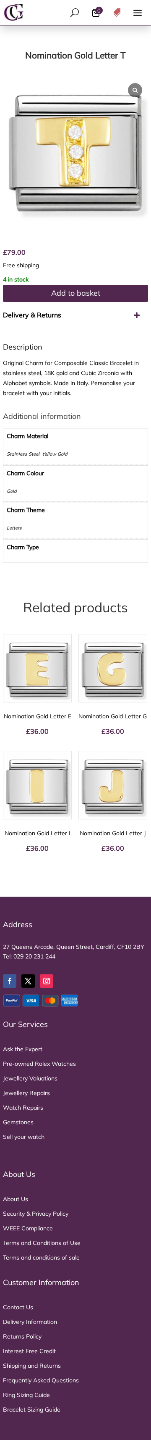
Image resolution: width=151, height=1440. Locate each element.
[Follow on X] (28, 981)
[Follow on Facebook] (9, 981)
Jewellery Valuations (30, 1078)
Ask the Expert (22, 1049)
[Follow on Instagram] (46, 981)
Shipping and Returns (32, 1365)
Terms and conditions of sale (41, 1257)
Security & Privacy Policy (35, 1213)
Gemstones (18, 1122)
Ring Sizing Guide (26, 1395)
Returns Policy (22, 1336)
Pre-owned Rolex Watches (39, 1063)
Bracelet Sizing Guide (31, 1409)
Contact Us (18, 1307)
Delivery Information (30, 1322)
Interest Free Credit (29, 1351)
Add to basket (75, 293)
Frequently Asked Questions (41, 1380)
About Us (15, 1199)
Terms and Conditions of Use (42, 1243)
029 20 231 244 (34, 956)
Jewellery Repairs (26, 1093)
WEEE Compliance (28, 1228)
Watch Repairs (23, 1107)
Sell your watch (23, 1137)
